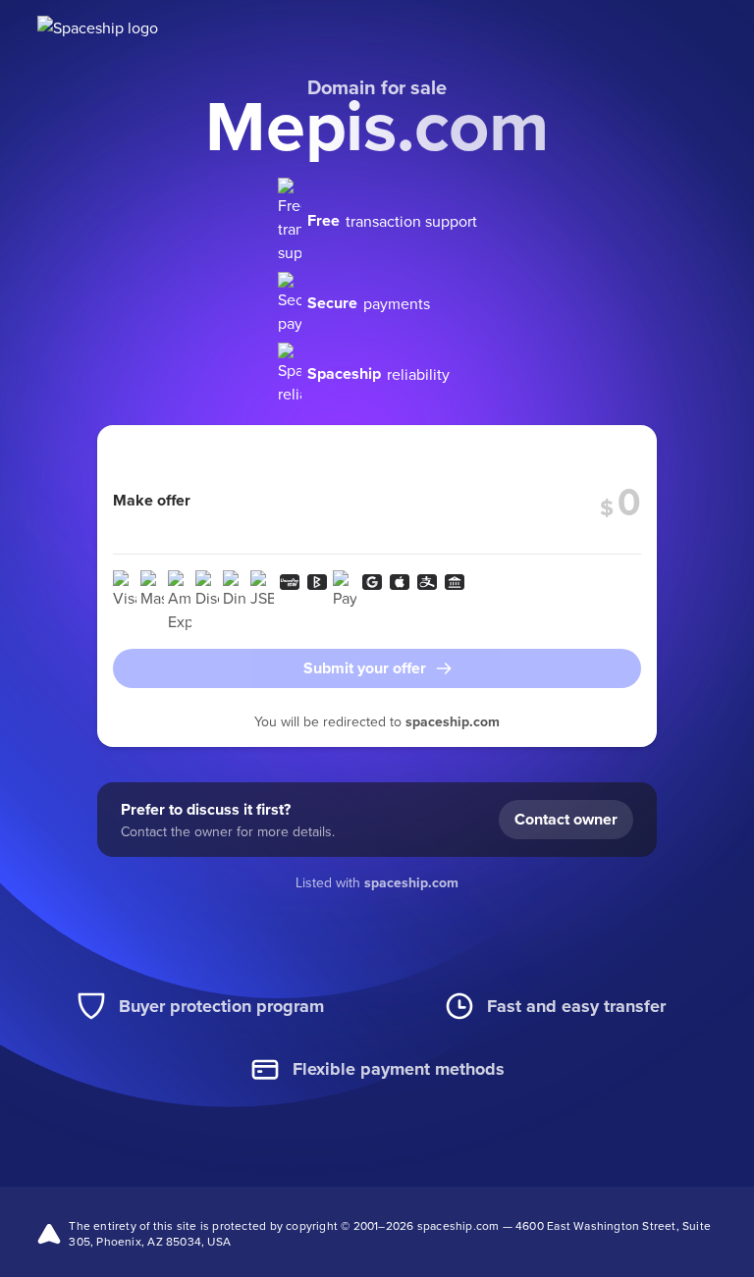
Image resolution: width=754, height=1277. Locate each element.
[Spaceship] (118, 29)
